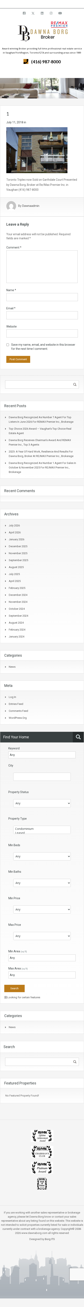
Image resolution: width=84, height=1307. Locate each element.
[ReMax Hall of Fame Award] (42, 1183)
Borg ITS (50, 1239)
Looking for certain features (23, 997)
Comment (13, 247)
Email (10, 308)
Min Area (17, 951)
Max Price (14, 924)
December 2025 (18, 546)
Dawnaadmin (30, 206)
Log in (12, 697)
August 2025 (16, 567)
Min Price (14, 898)
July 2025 (14, 574)
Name (11, 290)
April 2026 (15, 532)
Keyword (14, 748)
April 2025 (15, 581)
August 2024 (16, 622)
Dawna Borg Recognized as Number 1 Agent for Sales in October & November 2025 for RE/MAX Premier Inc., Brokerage (42, 467)
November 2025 (18, 553)
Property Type (17, 818)
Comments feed (18, 710)
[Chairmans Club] (42, 1151)
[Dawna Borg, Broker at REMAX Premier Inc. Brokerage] (42, 34)
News (12, 666)
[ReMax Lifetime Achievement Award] (42, 1135)
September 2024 (18, 615)
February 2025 (17, 587)
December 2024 (18, 594)
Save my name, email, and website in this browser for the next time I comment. (43, 346)
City (10, 765)
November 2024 (18, 601)
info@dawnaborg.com (52, 4)
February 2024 (17, 629)
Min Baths (14, 871)
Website (11, 326)
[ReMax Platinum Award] (42, 1167)
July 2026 (14, 525)
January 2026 (16, 539)
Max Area (18, 968)
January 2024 (16, 636)
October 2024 (17, 608)
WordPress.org (18, 717)
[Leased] (42, 833)
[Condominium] (42, 829)
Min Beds (14, 845)
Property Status (18, 792)
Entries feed (16, 703)
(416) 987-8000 (46, 61)
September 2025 (18, 560)
